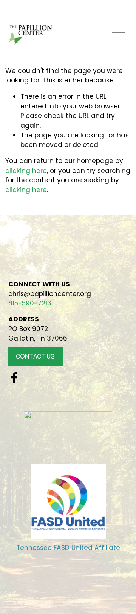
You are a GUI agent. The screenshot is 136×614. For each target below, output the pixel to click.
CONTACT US (35, 356)
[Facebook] (14, 378)
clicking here (26, 170)
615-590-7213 (29, 303)
